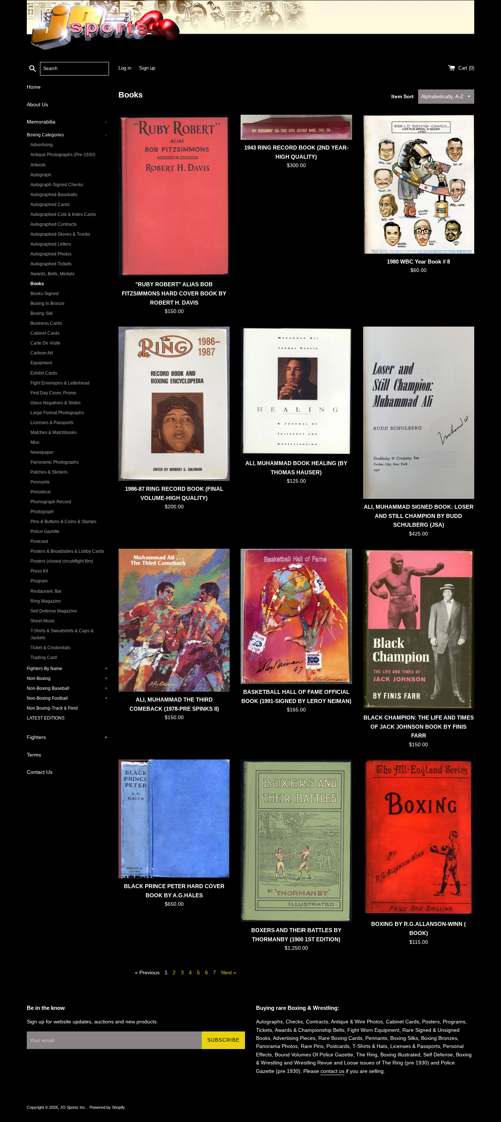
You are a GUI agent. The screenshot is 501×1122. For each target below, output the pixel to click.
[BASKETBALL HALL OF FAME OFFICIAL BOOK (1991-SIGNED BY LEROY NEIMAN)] (296, 616)
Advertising (41, 144)
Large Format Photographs (57, 412)
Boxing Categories (67, 134)
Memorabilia (67, 122)
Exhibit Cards (43, 373)
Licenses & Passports (51, 422)
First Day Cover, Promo (53, 393)
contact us (332, 1071)
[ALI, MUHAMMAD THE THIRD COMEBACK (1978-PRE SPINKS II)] (174, 620)
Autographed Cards (50, 204)
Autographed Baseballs (53, 194)
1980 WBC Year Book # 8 (418, 261)
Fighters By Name (67, 668)
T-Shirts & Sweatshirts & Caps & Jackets (62, 634)
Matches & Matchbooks (53, 432)
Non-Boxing (67, 678)
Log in (124, 68)
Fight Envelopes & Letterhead (59, 383)
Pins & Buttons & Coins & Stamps (63, 521)
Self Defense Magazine (53, 611)
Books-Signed (44, 293)
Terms (34, 755)
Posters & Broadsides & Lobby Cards (67, 551)
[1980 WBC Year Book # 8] (418, 184)
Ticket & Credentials (50, 647)
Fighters (67, 737)
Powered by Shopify (107, 1107)
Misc (35, 442)
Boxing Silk (41, 313)
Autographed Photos (51, 254)
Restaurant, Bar (46, 591)
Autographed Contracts (53, 224)
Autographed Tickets (51, 263)
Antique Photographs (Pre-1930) (62, 154)
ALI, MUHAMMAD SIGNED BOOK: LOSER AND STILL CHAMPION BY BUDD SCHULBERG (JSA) (418, 516)
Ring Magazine (45, 601)
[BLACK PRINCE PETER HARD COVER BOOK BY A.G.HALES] (174, 818)
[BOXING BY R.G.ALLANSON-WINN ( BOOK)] (418, 837)
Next (228, 972)
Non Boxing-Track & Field (52, 708)
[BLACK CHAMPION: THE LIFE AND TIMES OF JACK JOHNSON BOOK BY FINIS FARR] (418, 629)
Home (34, 87)
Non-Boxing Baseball (67, 688)
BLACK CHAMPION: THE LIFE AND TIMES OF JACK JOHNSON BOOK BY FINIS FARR (418, 726)
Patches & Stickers (48, 472)
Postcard (39, 541)
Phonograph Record (50, 501)
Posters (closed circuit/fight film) (61, 561)
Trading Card (43, 657)
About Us (37, 104)
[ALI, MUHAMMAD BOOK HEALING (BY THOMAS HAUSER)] (296, 391)
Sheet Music (42, 620)
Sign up (147, 68)
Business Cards (46, 323)
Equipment (41, 362)
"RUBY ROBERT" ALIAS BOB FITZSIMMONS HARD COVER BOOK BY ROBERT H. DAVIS (174, 293)
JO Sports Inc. (73, 1107)
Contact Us (39, 772)
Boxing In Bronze (47, 303)
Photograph (42, 511)
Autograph (40, 174)
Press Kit (39, 571)
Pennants (40, 482)
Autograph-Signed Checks (56, 184)
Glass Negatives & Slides (55, 402)
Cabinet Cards (44, 333)
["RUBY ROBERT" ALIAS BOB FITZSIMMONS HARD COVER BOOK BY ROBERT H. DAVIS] (174, 196)
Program (39, 581)
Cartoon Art (41, 353)
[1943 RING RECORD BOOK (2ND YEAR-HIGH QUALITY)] (296, 127)
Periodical (40, 491)
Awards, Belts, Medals (52, 273)
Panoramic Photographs (54, 462)
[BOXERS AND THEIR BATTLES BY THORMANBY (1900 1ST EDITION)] (296, 840)
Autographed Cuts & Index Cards (63, 214)
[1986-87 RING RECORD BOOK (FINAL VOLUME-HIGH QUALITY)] (174, 404)
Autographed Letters (50, 244)
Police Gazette (44, 531)
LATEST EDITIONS (46, 718)
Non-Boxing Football (67, 698)
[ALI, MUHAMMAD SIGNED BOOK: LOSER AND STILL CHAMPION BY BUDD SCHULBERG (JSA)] (418, 413)
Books (37, 283)
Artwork (37, 165)
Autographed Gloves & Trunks (60, 234)
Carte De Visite (45, 343)
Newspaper (42, 452)
